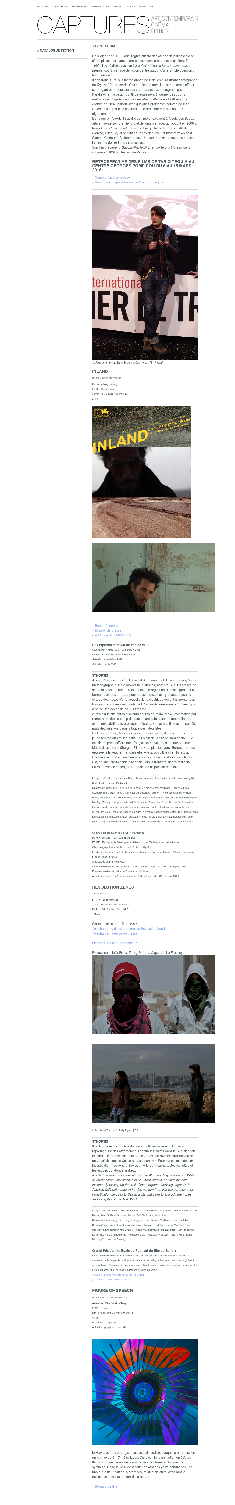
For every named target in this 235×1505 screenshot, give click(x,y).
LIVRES (130, 6)
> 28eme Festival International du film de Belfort (118, 1274)
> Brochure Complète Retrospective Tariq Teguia (127, 182)
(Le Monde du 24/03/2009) (111, 635)
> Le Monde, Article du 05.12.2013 (111, 1279)
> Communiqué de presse (111, 177)
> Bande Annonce (105, 625)
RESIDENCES (79, 6)
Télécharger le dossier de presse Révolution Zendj (128, 928)
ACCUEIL (42, 6)
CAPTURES (60, 6)
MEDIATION (146, 6)
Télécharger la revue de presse (115, 933)
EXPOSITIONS (100, 6)
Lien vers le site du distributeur (114, 943)
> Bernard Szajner (105, 1486)
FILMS (117, 6)
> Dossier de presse (106, 630)
